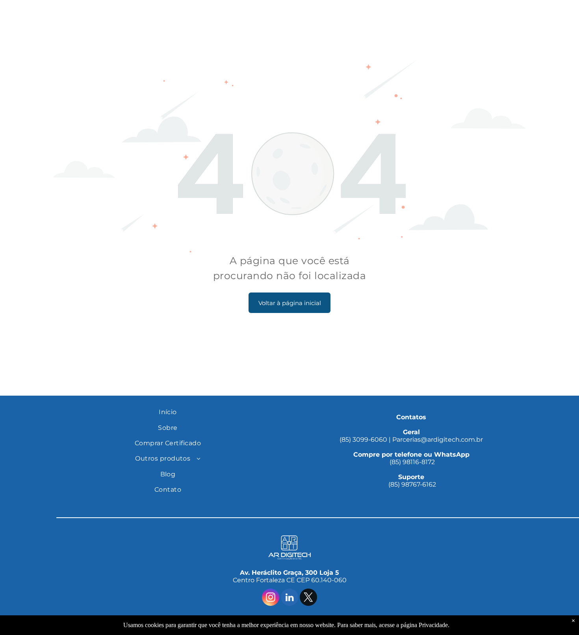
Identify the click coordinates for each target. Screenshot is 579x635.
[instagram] (270, 598)
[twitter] (308, 598)
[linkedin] (289, 598)
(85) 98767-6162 (411, 480)
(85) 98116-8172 (411, 458)
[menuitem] (168, 412)
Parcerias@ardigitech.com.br (437, 439)
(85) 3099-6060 (363, 439)
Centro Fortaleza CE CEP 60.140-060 (290, 580)
